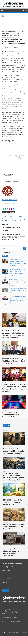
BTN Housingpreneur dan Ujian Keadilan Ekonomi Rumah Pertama (13, 526)
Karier (3, 625)
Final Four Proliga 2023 (8, 212)
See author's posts (10, 204)
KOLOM (5, 430)
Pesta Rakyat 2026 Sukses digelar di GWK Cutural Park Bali (11, 415)
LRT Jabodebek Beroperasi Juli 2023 (12, 217)
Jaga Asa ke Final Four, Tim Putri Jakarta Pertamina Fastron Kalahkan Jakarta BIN (13, 229)
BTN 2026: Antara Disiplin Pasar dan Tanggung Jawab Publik (13, 502)
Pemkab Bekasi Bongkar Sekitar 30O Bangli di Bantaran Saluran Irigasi (17, 290)
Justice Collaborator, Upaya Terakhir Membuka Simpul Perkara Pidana (13, 451)
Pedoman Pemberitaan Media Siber (12, 563)
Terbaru (5, 255)
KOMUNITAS (5, 311)
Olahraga (11, 37)
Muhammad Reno (9, 199)
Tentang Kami (6, 579)
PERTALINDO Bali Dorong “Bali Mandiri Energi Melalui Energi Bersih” (17, 282)
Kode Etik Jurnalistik (7, 567)
